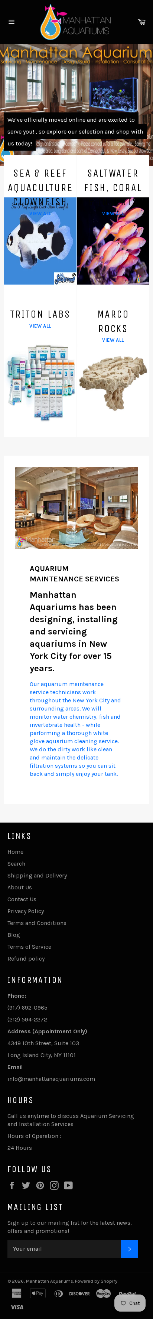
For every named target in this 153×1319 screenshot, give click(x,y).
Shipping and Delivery (37, 875)
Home (15, 851)
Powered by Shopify (96, 1281)
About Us (19, 887)
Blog (13, 934)
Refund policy (26, 958)
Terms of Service (29, 946)
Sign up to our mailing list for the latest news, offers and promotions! (69, 1226)
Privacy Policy (25, 911)
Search (16, 863)
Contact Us (21, 899)
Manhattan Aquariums (49, 1281)
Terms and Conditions (36, 922)
